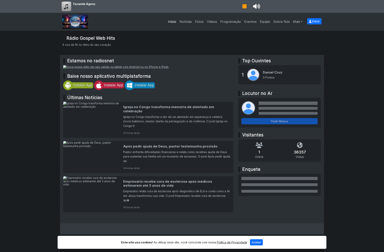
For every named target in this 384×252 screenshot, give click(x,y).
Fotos (199, 22)
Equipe (265, 22)
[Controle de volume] (256, 6)
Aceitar (256, 242)
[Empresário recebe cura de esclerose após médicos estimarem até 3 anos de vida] (148, 194)
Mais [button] (296, 22)
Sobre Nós (281, 22)
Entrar (315, 21)
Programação (230, 22)
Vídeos (212, 22)
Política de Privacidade (232, 242)
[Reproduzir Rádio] (244, 6)
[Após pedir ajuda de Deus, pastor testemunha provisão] (148, 157)
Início (172, 22)
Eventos (250, 22)
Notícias (185, 22)
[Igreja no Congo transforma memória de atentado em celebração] (148, 120)
